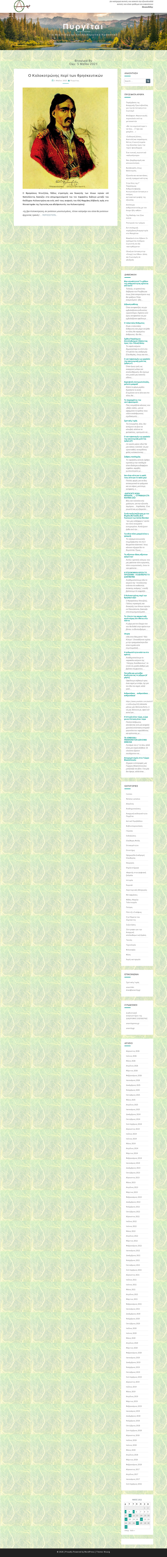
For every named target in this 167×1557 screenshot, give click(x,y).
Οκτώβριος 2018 (133, 1425)
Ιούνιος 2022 (131, 1226)
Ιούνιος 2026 (131, 1056)
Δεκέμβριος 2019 (133, 1362)
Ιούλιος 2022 (131, 1221)
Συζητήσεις (131, 924)
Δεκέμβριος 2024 (133, 1114)
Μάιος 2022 (130, 1231)
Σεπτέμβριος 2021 (134, 1270)
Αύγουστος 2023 (132, 1177)
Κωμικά (129, 885)
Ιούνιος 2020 (131, 1333)
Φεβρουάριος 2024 (134, 1158)
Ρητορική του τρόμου (135, 223)
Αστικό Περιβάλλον (134, 821)
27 (137, 1523)
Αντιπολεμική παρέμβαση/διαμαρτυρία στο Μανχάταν (137, 230)
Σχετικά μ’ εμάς (132, 982)
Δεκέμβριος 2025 (133, 1085)
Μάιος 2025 (130, 1100)
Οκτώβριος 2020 (133, 1323)
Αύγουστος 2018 (132, 1435)
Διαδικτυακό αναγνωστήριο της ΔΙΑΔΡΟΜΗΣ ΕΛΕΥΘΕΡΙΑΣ (137, 1016)
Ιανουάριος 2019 (133, 1411)
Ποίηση (129, 907)
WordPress (89, 1552)
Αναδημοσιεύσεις (133, 808)
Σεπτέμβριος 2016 (134, 1484)
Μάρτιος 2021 (132, 1299)
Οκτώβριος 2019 (133, 1372)
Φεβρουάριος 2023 (134, 1197)
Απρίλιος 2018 (132, 1454)
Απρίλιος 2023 (132, 1187)
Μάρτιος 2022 (132, 1240)
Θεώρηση (130, 863)
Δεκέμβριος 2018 (133, 1416)
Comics (129, 794)
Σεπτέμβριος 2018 (134, 1430)
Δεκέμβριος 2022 (133, 1202)
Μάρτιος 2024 (132, 1153)
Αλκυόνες (130, 803)
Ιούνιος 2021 (131, 1284)
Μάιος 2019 (130, 1391)
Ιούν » (132, 1530)
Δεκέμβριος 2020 (133, 1313)
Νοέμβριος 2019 (133, 1367)
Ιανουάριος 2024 (133, 1163)
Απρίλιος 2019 (132, 1396)
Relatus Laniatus (133, 799)
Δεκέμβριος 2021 (133, 1255)
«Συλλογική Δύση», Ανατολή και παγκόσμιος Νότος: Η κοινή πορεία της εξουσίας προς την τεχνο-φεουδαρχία (136, 142)
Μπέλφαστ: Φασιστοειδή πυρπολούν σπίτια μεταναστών (136, 118)
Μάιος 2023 (130, 1182)
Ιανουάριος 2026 (133, 1080)
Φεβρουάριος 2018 (134, 1464)
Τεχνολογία (131, 945)
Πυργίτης (74, 80)
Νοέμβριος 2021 (133, 1260)
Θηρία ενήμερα (132, 867)
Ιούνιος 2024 (131, 1138)
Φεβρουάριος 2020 (134, 1352)
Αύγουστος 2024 (132, 1129)
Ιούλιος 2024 (131, 1134)
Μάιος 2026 (130, 1061)
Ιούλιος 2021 (131, 1279)
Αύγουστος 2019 (132, 1382)
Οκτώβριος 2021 (133, 1265)
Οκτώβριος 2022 (133, 1211)
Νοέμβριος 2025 (133, 1090)
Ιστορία (129, 880)
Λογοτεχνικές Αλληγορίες (136, 890)
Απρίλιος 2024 (132, 1148)
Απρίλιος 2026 (132, 1065)
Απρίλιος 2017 (132, 1474)
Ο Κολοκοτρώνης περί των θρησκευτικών (65, 75)
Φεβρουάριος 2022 (134, 1245)
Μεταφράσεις (132, 895)
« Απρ (126, 1530)
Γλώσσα (129, 831)
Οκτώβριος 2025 (133, 1095)
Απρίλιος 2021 (132, 1294)
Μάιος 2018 (130, 1450)
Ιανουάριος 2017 (133, 1479)
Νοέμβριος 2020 (133, 1318)
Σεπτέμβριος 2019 (134, 1377)
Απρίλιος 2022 (132, 1236)
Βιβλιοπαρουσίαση (134, 826)
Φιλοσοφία (130, 949)
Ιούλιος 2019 (131, 1386)
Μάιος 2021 (130, 1289)
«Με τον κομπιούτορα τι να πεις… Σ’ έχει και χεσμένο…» (136, 129)
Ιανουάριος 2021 (133, 1309)
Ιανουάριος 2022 (133, 1250)
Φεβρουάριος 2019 (134, 1406)
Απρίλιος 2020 (132, 1343)
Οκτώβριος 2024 (133, 1119)
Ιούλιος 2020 (131, 1328)
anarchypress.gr (132, 1023)
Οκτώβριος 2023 (133, 1172)
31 (126, 1527)
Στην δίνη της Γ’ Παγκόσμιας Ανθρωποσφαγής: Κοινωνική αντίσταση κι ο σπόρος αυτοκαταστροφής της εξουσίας (137, 191)
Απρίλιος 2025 (132, 1104)
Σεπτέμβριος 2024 (134, 1124)
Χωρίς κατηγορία (133, 959)
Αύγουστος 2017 (132, 1469)
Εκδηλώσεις (131, 835)
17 (126, 1519)
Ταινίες (129, 940)
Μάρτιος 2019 (132, 1401)
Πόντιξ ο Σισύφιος (134, 912)
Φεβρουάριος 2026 (134, 1075)
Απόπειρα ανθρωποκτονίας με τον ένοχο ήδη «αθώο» (136, 207)
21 (141, 1519)
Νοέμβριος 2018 (133, 1420)
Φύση (128, 954)
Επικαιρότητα (132, 845)
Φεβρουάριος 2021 (134, 1304)
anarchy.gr (130, 1028)
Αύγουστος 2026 (132, 1051)
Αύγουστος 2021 (132, 1275)
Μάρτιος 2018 (132, 1459)
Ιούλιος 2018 (131, 1440)
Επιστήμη (130, 850)
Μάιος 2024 (130, 1143)
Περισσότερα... (49, 215)
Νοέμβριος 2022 (133, 1206)
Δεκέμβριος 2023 (133, 1168)
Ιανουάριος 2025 (133, 1109)
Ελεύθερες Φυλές (133, 840)
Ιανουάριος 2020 (133, 1357)
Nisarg (107, 1552)
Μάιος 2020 (130, 1338)
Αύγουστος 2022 (132, 1216)
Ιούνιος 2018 (131, 1445)
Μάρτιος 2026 (132, 1070)
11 (130, 1515)
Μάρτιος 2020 (132, 1348)
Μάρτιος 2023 (132, 1192)
